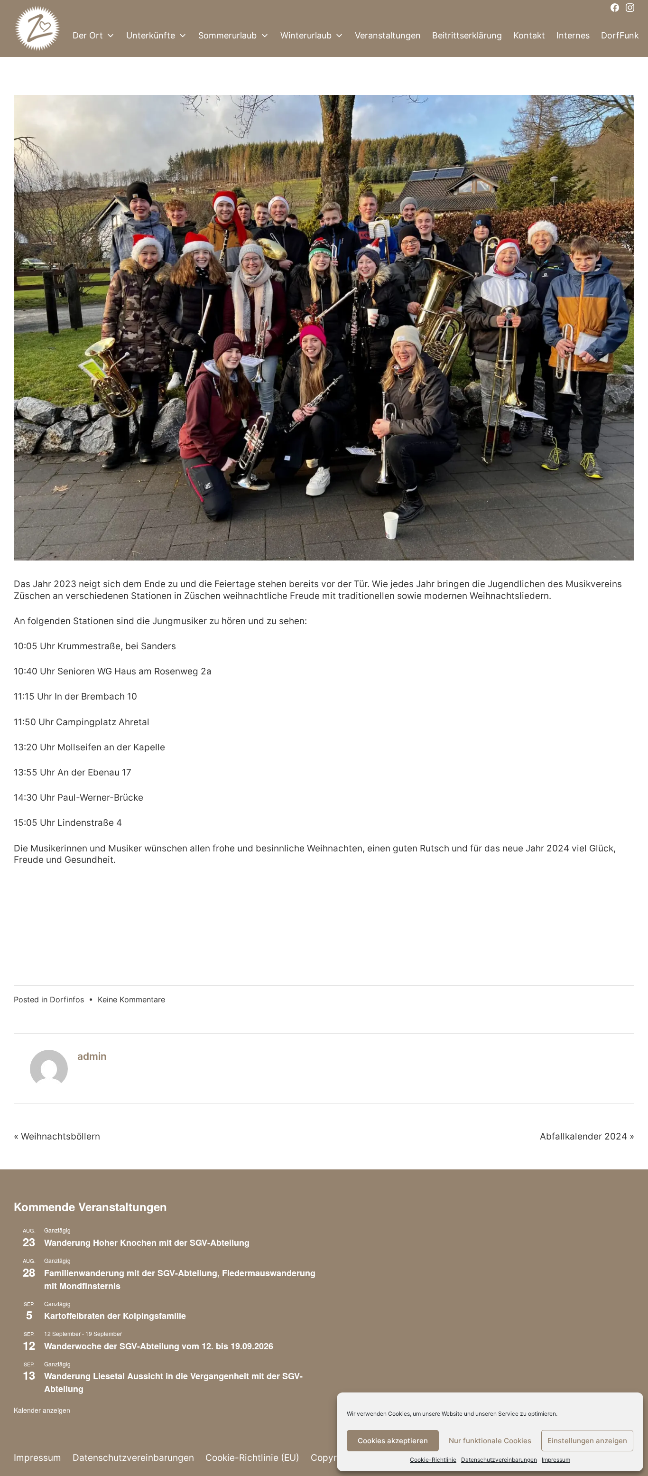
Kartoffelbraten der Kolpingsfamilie (115, 1315)
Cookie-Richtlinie (433, 1459)
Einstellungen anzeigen (587, 1440)
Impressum (556, 1459)
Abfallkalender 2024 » (587, 1136)
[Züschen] (37, 35)
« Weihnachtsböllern (57, 1136)
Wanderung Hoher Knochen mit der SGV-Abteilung (147, 1242)
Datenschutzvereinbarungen (499, 1459)
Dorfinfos (67, 999)
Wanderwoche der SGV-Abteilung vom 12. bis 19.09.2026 (158, 1346)
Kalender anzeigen (42, 1410)
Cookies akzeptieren (393, 1440)
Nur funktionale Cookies (490, 1440)
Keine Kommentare (131, 999)
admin (92, 1056)
